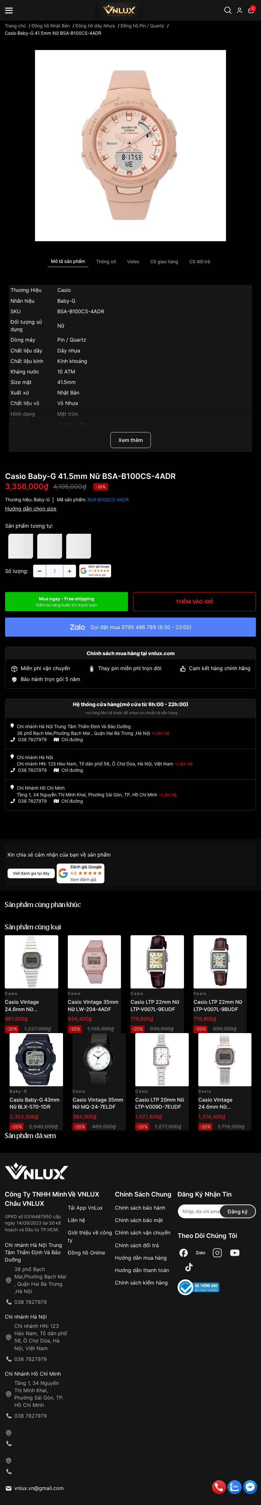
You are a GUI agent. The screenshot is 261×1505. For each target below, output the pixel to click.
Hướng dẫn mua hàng (141, 1258)
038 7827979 (32, 739)
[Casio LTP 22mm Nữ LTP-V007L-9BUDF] (220, 962)
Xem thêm (130, 440)
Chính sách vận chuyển (142, 1232)
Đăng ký (238, 1211)
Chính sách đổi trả (137, 1245)
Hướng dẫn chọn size (30, 508)
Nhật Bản (68, 392)
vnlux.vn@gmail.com (39, 1488)
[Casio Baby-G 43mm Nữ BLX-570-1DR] (36, 1060)
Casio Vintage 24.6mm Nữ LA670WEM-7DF (218, 1106)
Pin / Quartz (71, 339)
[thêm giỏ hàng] (35, 944)
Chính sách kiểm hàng (141, 1282)
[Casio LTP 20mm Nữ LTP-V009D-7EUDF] (162, 1060)
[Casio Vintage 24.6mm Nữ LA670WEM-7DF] (225, 1060)
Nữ (60, 325)
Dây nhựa (68, 350)
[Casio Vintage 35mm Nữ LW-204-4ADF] (94, 962)
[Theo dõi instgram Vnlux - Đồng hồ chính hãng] (217, 1253)
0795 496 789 (139, 627)
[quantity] (39, 571)
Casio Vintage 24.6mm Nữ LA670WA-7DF (23, 1009)
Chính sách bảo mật (139, 1220)
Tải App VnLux (85, 1208)
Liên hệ (76, 1220)
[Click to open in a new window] (130, 145)
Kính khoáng (72, 361)
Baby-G (66, 301)
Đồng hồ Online (86, 1252)
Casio (64, 290)
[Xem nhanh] (50, 944)
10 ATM (66, 371)
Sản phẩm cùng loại (33, 927)
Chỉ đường (72, 739)
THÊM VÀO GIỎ (195, 601)
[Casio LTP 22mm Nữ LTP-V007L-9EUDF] (157, 962)
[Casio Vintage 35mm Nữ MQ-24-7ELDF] (99, 1060)
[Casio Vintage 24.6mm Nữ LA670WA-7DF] (31, 962)
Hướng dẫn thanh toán (142, 1270)
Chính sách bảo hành (140, 1208)
